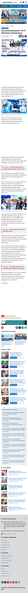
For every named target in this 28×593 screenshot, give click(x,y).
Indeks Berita (4, 562)
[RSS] (19, 582)
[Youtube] (13, 582)
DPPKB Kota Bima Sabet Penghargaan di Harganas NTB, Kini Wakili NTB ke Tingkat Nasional (16, 508)
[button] (21, 2)
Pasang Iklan (4, 573)
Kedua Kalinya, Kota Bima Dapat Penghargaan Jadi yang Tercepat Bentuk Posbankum (18, 390)
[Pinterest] (8, 582)
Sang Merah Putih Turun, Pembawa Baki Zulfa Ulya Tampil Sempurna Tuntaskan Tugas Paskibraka (17, 472)
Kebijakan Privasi (5, 558)
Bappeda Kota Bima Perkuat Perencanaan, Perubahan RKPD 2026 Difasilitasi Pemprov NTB (17, 364)
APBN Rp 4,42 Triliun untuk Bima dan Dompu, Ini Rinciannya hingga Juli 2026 (16, 493)
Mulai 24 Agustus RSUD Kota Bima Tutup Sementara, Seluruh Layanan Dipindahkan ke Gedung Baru (18, 382)
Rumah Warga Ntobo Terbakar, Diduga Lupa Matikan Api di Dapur (16, 354)
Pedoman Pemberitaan (7, 555)
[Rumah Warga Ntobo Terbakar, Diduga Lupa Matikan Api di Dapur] (5, 355)
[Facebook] (17, 327)
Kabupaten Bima (5, 547)
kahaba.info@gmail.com (10, 534)
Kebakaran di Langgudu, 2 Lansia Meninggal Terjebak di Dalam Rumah (12, 418)
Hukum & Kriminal (5, 545)
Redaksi (3, 569)
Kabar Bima (4, 540)
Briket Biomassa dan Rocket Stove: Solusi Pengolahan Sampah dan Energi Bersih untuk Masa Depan (13, 461)
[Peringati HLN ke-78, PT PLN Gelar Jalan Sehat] (7, 337)
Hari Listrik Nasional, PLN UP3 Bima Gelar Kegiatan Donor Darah (20, 342)
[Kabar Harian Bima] (9, 2)
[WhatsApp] (25, 327)
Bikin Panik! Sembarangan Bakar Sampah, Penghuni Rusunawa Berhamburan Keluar (17, 373)
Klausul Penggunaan (6, 560)
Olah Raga (3, 549)
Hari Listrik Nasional (10, 316)
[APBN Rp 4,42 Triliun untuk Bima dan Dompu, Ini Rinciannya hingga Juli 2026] (4, 494)
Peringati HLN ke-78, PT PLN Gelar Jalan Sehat (6, 344)
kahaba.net (3, 35)
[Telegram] (22, 327)
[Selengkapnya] (26, 518)
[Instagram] (10, 582)
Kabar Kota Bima (5, 28)
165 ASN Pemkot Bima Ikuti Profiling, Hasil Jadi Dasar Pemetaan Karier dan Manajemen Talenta (13, 450)
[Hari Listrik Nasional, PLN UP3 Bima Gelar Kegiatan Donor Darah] (21, 336)
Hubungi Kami (4, 571)
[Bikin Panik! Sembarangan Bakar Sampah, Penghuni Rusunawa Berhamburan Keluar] (5, 373)
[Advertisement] (14, 70)
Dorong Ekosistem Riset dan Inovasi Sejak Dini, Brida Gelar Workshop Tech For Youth (18, 399)
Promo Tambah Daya (7, 318)
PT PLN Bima (18, 318)
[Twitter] (19, 327)
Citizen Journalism (5, 575)
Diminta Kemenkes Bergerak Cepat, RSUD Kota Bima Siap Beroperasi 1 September (13, 456)
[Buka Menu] (23, 2)
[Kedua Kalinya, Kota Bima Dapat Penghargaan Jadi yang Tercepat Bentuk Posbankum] (5, 391)
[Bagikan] (25, 36)
